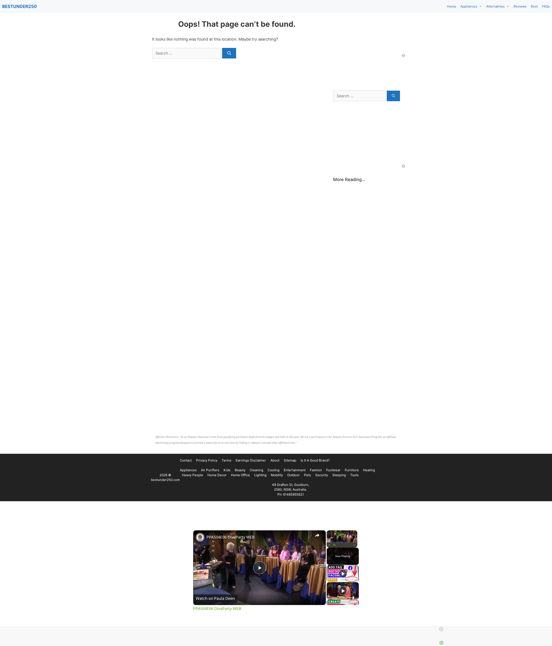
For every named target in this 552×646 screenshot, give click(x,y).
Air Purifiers (210, 470)
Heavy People (192, 475)
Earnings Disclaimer (251, 460)
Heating (369, 470)
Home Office (240, 475)
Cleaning (256, 470)
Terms (226, 460)
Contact (186, 460)
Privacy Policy (206, 460)
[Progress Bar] (342, 542)
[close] (441, 629)
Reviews (520, 6)
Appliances (468, 6)
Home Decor (217, 475)
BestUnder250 (19, 6)
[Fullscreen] (354, 545)
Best (534, 6)
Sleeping (339, 475)
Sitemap (290, 460)
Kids (227, 470)
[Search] (229, 53)
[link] (200, 537)
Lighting (260, 475)
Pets (307, 475)
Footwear (333, 470)
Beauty (240, 470)
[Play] (329, 545)
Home (451, 6)
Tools (354, 475)
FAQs (546, 6)
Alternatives (495, 6)
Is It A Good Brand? (315, 460)
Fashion (316, 470)
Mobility (277, 475)
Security (321, 475)
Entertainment (295, 470)
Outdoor (293, 475)
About (274, 460)
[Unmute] (334, 545)
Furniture (352, 470)
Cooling (273, 470)
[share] (317, 535)
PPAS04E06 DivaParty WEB (231, 537)
